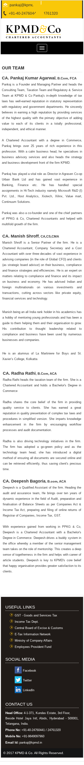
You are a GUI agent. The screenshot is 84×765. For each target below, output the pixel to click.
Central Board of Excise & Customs (39, 628)
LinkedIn (28, 690)
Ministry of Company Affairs (33, 640)
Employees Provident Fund (33, 647)
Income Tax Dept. (27, 621)
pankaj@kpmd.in (24, 5)
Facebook (29, 670)
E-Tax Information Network (33, 634)
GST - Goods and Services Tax (36, 615)
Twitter (27, 680)
